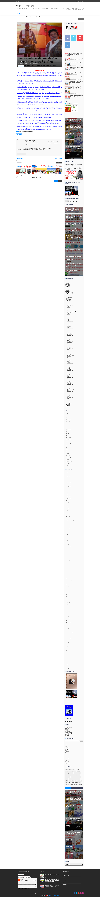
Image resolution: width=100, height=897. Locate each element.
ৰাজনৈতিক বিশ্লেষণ (69, 322)
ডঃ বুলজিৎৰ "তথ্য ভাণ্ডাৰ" (68, 732)
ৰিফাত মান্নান (68, 660)
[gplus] (79, 893)
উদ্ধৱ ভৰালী (68, 504)
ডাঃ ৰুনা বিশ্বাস (68, 564)
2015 (67, 291)
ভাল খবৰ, (37, 63)
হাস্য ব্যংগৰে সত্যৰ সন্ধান (70, 317)
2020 (67, 285)
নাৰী (68, 784)
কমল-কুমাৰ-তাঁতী (68, 508)
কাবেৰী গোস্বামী (68, 512)
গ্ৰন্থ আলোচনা (31, 16)
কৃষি (79, 782)
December (69, 292)
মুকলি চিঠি (68, 153)
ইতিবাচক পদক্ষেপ (69, 331)
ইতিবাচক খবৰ (68, 417)
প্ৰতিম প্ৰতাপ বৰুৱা (69, 584)
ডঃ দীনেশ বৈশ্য (68, 546)
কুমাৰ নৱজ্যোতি (68, 516)
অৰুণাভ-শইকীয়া (68, 488)
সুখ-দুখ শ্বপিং (49, 18)
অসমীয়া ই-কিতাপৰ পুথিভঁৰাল (68, 727)
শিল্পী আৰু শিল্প (68, 455)
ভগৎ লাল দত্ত (68, 600)
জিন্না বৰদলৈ (68, 530)
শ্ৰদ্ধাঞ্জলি (68, 325)
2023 (67, 282)
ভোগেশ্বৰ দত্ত (68, 606)
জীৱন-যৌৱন (72, 16)
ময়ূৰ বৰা (67, 626)
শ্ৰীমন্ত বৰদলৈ (68, 640)
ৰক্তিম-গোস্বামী (68, 654)
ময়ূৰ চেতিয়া (68, 624)
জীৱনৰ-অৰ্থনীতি (68, 437)
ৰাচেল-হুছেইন (68, 658)
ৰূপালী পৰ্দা (57, 16)
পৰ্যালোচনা (68, 307)
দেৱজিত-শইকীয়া (68, 572)
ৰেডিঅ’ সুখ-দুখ (67, 734)
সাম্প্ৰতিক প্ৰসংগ (69, 342)
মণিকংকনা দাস (68, 608)
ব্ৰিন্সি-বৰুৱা (68, 598)
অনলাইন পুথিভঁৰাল (31, 18)
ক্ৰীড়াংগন (67, 427)
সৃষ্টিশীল (72, 784)
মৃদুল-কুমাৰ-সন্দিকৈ (69, 622)
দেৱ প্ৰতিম (68, 570)
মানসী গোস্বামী (68, 618)
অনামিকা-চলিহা (68, 478)
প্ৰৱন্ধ (27, 16)
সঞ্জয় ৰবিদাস (68, 644)
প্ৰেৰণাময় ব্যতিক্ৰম (20, 18)
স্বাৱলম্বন (75, 784)
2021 (67, 284)
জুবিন (66, 784)
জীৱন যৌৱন (68, 357)
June (68, 299)
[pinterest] (83, 1)
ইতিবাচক (78, 778)
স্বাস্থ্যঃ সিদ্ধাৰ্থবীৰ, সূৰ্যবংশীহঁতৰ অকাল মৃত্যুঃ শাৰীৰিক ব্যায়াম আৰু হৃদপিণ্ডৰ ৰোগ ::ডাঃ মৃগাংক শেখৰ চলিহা (74, 209)
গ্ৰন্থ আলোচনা (68, 429)
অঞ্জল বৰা (67, 474)
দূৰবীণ (67, 441)
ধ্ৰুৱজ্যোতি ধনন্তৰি (69, 578)
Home (19, 13)
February (69, 304)
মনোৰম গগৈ (68, 614)
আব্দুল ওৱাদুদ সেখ (69, 492)
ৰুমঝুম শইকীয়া (68, 664)
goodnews (19, 166)
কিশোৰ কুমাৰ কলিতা (69, 514)
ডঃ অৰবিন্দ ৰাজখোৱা (69, 544)
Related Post (19, 162)
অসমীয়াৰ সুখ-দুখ (25, 6)
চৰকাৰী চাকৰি (23, 16)
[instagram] (81, 893)
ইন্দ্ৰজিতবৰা (68, 500)
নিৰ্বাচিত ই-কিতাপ (67, 731)
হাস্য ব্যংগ (67, 16)
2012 (67, 407)
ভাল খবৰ (18, 16)
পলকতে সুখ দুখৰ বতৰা (70, 139)
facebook (56, 181)
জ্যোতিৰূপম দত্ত (69, 532)
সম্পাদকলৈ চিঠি (62, 16)
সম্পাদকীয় (66, 729)
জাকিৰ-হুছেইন (68, 528)
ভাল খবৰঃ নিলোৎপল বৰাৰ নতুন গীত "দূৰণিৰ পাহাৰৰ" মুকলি (54, 175)
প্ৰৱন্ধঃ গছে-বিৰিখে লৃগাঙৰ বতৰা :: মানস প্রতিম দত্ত (76, 58)
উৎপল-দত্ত (68, 506)
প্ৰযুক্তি (68, 319)
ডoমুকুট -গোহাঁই (68, 534)
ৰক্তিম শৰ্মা (68, 652)
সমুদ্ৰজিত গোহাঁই (68, 646)
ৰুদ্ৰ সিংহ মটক (68, 662)
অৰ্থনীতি (67, 413)
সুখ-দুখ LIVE (41, 16)
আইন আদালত (68, 415)
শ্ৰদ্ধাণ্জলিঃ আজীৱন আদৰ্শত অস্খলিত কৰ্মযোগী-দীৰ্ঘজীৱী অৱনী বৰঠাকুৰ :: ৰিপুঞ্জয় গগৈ (73, 834)
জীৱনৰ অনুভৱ (68, 326)
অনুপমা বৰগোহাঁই (68, 480)
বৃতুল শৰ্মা (67, 596)
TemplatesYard (56, 895)
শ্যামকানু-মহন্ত (68, 638)
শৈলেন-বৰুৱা (68, 634)
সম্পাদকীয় (25, 18)
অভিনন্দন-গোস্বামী (69, 482)
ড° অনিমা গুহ (68, 536)
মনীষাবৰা (67, 612)
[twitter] (79, 1)
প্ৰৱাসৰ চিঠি (77, 780)
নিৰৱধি (66, 782)
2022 (67, 283)
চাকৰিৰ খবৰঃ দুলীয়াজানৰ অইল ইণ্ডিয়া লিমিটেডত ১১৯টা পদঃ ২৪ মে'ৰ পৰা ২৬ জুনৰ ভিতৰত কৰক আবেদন (74, 216)
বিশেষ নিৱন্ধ (68, 318)
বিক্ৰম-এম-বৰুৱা (68, 590)
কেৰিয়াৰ (53, 16)
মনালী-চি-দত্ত (68, 610)
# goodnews (21, 131)
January (68, 404)
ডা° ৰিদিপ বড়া (68, 552)
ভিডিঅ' (70, 782)
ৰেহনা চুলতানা (68, 668)
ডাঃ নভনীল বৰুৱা (68, 558)
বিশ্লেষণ (36, 16)
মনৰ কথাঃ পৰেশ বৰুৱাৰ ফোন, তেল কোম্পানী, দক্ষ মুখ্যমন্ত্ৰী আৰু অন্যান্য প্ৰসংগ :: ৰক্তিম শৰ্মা (74, 265)
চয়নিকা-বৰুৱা (68, 524)
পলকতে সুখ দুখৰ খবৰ (70, 374)
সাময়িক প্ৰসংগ (69, 358)
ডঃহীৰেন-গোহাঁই (68, 550)
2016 (67, 290)
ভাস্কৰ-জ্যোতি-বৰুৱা (69, 602)
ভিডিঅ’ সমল (66, 730)
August (68, 297)
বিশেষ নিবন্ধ (68, 314)
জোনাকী (70, 778)
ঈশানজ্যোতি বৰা (68, 502)
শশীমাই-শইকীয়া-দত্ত (69, 632)
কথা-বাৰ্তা (67, 423)
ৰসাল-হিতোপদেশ (68, 463)
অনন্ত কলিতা (68, 476)
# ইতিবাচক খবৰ (27, 131)
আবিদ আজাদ (68, 490)
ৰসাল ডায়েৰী (68, 375)
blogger (60, 181)
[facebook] (76, 1)
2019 (67, 286)
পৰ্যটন (73, 782)
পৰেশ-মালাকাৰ (68, 588)
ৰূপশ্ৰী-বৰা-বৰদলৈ (69, 666)
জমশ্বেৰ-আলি (68, 526)
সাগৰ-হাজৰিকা (68, 648)
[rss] (81, 1)
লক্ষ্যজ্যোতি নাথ (68, 628)
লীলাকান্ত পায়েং (68, 630)
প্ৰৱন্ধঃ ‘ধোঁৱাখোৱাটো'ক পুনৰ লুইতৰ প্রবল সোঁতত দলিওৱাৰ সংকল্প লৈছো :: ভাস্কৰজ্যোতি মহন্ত (73, 258)
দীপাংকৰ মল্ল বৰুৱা (69, 566)
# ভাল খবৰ (31, 131)
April (68, 301)
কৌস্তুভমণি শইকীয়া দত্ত (70, 520)
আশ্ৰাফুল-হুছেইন (69, 498)
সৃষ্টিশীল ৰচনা (68, 310)
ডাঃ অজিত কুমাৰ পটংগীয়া (70, 554)
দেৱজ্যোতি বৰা (68, 574)
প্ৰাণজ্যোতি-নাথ (68, 586)
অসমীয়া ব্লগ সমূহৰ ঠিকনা (68, 721)
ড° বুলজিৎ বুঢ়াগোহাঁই (69, 540)
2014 (67, 405)
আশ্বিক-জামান (68, 496)
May (68, 300)
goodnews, (31, 63)
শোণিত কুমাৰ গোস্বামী (69, 636)
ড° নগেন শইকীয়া (69, 538)
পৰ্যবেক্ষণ (68, 306)
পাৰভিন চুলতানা (68, 582)
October (69, 294)
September (69, 296)
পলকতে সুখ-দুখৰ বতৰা (70, 312)
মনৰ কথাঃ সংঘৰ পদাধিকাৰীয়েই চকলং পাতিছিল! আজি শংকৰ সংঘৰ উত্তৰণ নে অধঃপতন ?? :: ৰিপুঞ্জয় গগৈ (73, 223)
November (69, 293)
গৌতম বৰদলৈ (68, 522)
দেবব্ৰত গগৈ (68, 568)
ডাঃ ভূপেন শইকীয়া (69, 562)
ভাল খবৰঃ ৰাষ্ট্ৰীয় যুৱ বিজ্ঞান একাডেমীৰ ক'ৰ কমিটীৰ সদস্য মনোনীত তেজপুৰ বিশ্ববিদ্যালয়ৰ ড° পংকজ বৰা (23, 176)
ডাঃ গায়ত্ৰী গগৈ (68, 556)
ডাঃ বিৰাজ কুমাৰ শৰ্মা (69, 560)
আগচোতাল (66, 726)
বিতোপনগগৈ (68, 592)
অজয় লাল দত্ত (68, 472)
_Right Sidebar (67, 761)
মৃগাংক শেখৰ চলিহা (69, 620)
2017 (67, 289)
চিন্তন (68, 329)
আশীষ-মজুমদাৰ (68, 494)
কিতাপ (78, 775)
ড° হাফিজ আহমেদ (69, 542)
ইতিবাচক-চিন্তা (68, 421)
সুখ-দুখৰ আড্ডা (69, 383)
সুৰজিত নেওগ (68, 650)
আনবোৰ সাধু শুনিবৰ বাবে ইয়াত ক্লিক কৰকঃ (23, 888)
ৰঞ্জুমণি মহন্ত (68, 656)
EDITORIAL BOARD (68, 733)
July (68, 298)
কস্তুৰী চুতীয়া (68, 510)
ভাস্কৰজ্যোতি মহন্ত (69, 604)
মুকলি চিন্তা (68, 453)
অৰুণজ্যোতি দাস (68, 486)
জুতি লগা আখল (68, 439)
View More (60, 162)
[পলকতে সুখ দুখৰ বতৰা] (39, 44)
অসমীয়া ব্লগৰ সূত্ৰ (67, 735)
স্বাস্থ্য (46, 16)
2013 (67, 406)
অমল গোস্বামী (68, 484)
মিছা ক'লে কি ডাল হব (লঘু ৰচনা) (71, 311)
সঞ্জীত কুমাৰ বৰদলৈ (69, 642)
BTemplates (50, 895)
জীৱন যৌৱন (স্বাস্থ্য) (69, 343)
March (68, 303)
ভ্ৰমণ (67, 449)
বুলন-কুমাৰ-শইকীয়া (69, 594)
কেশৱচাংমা (67, 518)
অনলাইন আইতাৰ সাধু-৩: (21, 874)
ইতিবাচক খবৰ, (34, 63)
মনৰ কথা (49, 16)
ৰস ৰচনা (68, 327)
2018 (67, 287)
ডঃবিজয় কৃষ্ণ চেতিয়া (69, 548)
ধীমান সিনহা (68, 576)
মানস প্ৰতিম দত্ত (69, 616)
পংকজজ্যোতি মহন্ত (69, 580)
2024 (67, 280)
